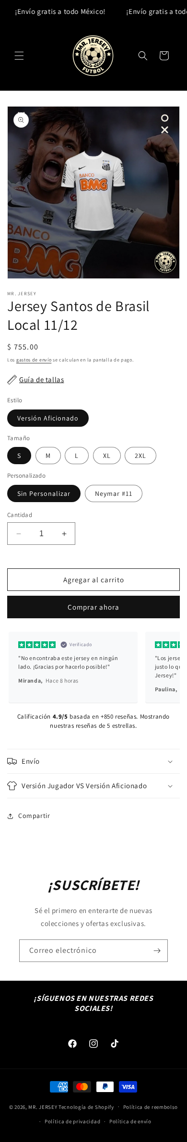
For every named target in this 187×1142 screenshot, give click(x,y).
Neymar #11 (113, 493)
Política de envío (130, 1121)
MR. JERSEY (42, 1106)
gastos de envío (34, 360)
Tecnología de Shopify (86, 1106)
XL (107, 455)
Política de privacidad (72, 1121)
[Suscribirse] (156, 950)
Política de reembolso (150, 1107)
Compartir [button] (34, 815)
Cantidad (19, 515)
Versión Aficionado (48, 418)
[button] (19, 55)
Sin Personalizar (43, 493)
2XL (140, 455)
